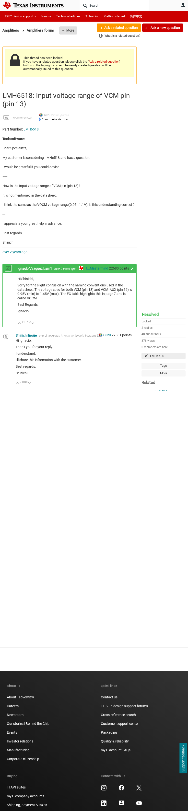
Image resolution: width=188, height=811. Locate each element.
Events (12, 732)
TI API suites (16, 787)
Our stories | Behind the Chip (28, 724)
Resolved (150, 314)
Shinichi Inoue (22, 118)
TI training (92, 16)
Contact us (109, 697)
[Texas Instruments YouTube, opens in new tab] (139, 805)
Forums (46, 16)
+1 (132, 268)
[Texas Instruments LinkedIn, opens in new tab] (104, 805)
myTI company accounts (25, 796)
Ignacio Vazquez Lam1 (35, 268)
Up (19, 323)
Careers (13, 706)
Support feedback (183, 758)
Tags (163, 365)
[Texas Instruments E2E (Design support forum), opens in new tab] (121, 805)
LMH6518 (157, 356)
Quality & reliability (115, 741)
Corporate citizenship (23, 759)
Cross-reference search (118, 715)
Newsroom (15, 715)
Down (33, 323)
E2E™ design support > (20, 16)
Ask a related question (121, 28)
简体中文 (136, 16)
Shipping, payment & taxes (27, 805)
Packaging (109, 732)
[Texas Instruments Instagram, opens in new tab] (104, 789)
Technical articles (68, 16)
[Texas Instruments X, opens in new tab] (139, 789)
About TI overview (20, 697)
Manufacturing (18, 750)
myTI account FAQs (115, 750)
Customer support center (120, 724)
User (183, 5)
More (70, 30)
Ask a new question (165, 28)
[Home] (36, 5)
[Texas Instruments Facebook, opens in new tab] (121, 789)
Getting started (114, 16)
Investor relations (20, 741)
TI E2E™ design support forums (124, 706)
